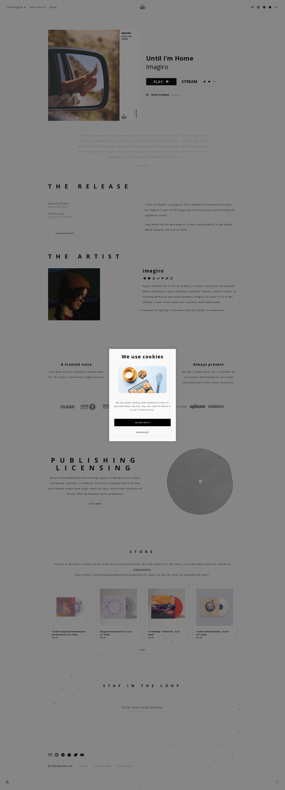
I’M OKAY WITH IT (142, 422)
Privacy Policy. (146, 410)
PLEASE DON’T (142, 432)
